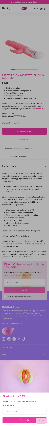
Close (46, 363)
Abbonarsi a (24, 420)
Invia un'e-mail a (8, 406)
